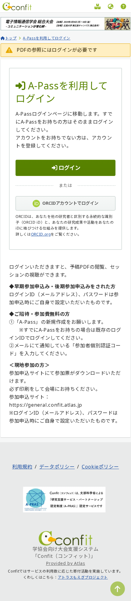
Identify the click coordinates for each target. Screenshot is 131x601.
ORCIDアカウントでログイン (70, 203)
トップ (11, 38)
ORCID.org (41, 234)
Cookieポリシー (100, 466)
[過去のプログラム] (97, 7)
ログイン (69, 167)
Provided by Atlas (65, 563)
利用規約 (22, 466)
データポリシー (57, 466)
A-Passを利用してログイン (46, 38)
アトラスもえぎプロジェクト (83, 577)
